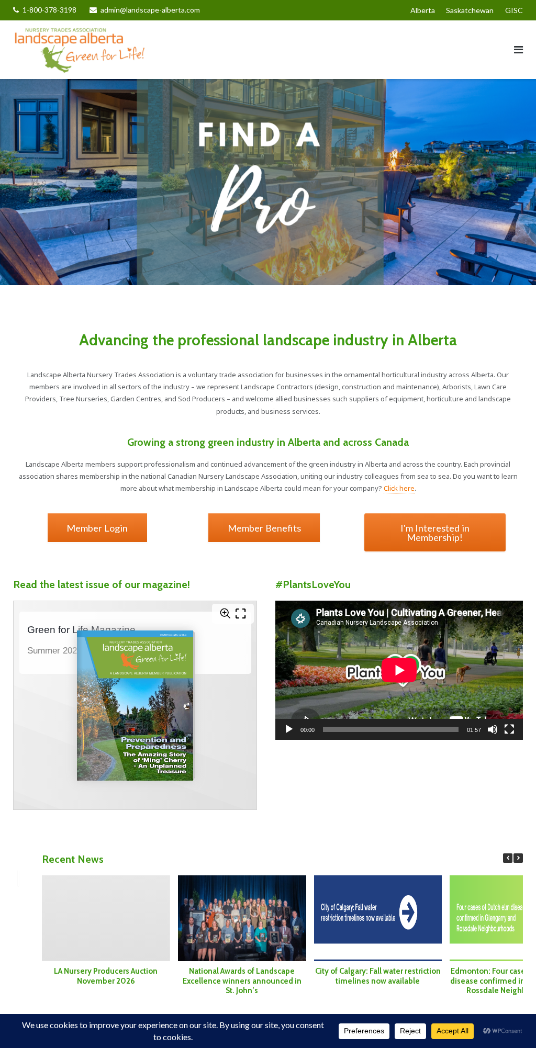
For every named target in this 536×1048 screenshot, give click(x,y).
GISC (514, 10)
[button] (518, 858)
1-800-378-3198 (49, 9)
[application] (399, 670)
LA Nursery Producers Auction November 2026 (106, 976)
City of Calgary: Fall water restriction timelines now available (378, 976)
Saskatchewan (470, 10)
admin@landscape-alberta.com (150, 9)
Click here (399, 488)
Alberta (422, 10)
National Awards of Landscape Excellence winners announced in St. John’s (242, 981)
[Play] (289, 729)
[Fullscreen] (509, 729)
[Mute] (492, 729)
